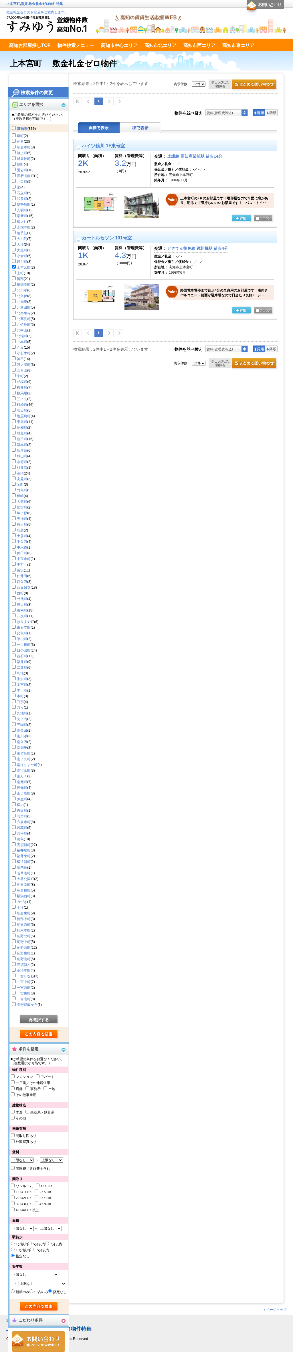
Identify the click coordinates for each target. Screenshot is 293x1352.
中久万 (22, 542)
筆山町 (22, 639)
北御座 (22, 302)
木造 (19, 1112)
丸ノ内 (22, 719)
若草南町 (24, 873)
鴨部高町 (24, 285)
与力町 (22, 816)
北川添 (22, 290)
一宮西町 (24, 988)
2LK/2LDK (24, 1198)
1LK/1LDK (24, 1192)
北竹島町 (24, 325)
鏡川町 (22, 262)
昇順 (259, 112)
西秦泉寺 (24, 587)
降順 (271, 112)
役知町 (22, 788)
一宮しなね (25, 976)
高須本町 (24, 970)
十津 (20, 908)
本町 (20, 696)
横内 (20, 805)
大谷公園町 (25, 879)
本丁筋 (22, 690)
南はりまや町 (27, 765)
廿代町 (22, 599)
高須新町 (24, 845)
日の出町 (24, 650)
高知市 (22, 129)
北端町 (22, 336)
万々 (20, 708)
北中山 (22, 330)
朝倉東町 (24, 913)
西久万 (22, 582)
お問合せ (38, 1341)
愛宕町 (22, 170)
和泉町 (22, 199)
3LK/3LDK (24, 1204)
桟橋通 (22, 405)
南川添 (22, 736)
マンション (24, 1077)
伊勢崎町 (24, 204)
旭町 (20, 164)
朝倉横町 (24, 890)
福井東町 (24, 856)
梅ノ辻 (22, 222)
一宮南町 (24, 999)
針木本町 (24, 930)
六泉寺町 (24, 822)
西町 (20, 593)
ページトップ (276, 1310)
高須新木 (24, 965)
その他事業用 (26, 1095)
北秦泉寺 (24, 313)
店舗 (19, 1089)
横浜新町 (24, 862)
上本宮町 (24, 267)
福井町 (22, 662)
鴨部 (20, 279)
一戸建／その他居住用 (33, 1083)
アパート (47, 1077)
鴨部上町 (24, 919)
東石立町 (24, 628)
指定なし (22, 1256)
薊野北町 (24, 936)
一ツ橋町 (24, 645)
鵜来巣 (22, 867)
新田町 (22, 439)
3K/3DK (45, 1198)
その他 (21, 1118)
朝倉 (20, 142)
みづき (22, 902)
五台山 (22, 370)
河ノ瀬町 (24, 365)
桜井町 (22, 388)
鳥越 (20, 530)
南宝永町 (24, 771)
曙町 (20, 136)
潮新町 (22, 216)
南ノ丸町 (24, 759)
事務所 (35, 1089)
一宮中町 (24, 982)
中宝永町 (24, 559)
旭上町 (22, 153)
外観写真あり (26, 1142)
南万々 (22, 776)
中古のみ (41, 1292)
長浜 (20, 570)
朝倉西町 (24, 925)
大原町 (22, 250)
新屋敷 (22, 450)
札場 (20, 673)
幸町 (20, 376)
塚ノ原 (22, 513)
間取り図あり (26, 1136)
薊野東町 (24, 953)
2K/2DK (45, 1192)
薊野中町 (24, 942)
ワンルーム (24, 1186)
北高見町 (24, 319)
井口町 (22, 182)
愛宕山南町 (25, 176)
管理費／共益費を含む (33, 1169)
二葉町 (22, 668)
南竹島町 (24, 753)
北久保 (22, 296)
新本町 (22, 445)
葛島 (20, 839)
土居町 (22, 536)
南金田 (22, 730)
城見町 (22, 433)
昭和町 (22, 428)
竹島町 (22, 490)
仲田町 (22, 553)
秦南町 (22, 610)
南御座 (22, 748)
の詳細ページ (241, 218)
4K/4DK (45, 1204)
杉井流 (22, 468)
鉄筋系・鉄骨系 (42, 1112)
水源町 (22, 462)
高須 (20, 473)
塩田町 (22, 410)
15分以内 (42, 1250)
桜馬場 (22, 393)
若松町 (22, 833)
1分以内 (22, 1244)
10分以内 (23, 1250)
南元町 (22, 782)
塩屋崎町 (24, 416)
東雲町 (22, 422)
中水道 (22, 547)
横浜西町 (24, 896)
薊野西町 (24, 948)
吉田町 (22, 811)
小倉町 (22, 256)
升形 (20, 702)
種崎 (20, 496)
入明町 (22, 210)
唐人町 (22, 525)
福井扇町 (24, 850)
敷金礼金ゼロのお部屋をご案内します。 (37, 12)
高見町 (22, 479)
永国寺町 (24, 227)
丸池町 (22, 713)
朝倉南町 (24, 885)
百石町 (22, 656)
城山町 (22, 456)
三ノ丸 (22, 399)
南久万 (22, 742)
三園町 (22, 725)
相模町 (22, 382)
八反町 (22, 616)
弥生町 (22, 799)
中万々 (22, 565)
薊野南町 (24, 959)
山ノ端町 (24, 793)
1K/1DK (47, 1186)
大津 (20, 245)
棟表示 (140, 127)
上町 (20, 273)
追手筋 (22, 233)
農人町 (22, 605)
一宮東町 (24, 993)
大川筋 (22, 239)
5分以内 (39, 1244)
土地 (51, 1089)
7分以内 (56, 1244)
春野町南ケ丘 (27, 1005)
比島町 (22, 633)
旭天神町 (24, 159)
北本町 (22, 342)
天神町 (22, 519)
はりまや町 (25, 622)
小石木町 (24, 353)
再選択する (39, 1019)
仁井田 (22, 576)
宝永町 (22, 679)
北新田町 (24, 307)
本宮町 (22, 685)
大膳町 (22, 502)
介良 (20, 348)
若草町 (22, 828)
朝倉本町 (24, 147)
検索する (39, 1034)
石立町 (22, 193)
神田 (20, 359)
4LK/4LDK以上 (27, 1210)
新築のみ (22, 1292)
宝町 (20, 485)
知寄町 (22, 507)
